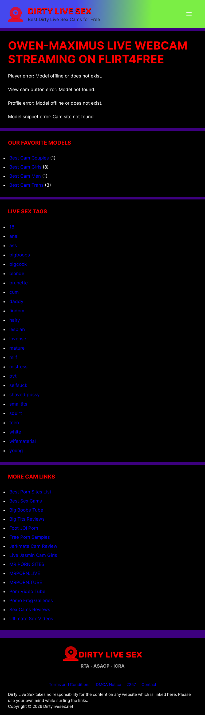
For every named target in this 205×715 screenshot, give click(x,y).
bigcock (18, 264)
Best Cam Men (25, 176)
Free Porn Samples (29, 537)
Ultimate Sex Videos (31, 618)
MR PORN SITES (26, 564)
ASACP (101, 666)
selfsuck (18, 385)
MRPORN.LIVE (24, 573)
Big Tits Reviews (27, 519)
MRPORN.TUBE (25, 582)
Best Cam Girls (25, 167)
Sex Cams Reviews (29, 609)
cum (14, 292)
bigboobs (19, 255)
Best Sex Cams (25, 501)
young (16, 450)
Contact (148, 684)
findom (16, 310)
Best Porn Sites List (30, 492)
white (15, 432)
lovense (17, 338)
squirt (15, 413)
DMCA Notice (108, 684)
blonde (16, 273)
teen (14, 422)
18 (11, 227)
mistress (18, 366)
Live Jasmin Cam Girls (33, 555)
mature (17, 348)
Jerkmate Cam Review (33, 546)
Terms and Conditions (69, 684)
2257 (131, 684)
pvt (13, 376)
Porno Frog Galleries (31, 600)
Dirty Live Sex (59, 10)
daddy (16, 301)
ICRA (119, 666)
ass (13, 245)
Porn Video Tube (27, 591)
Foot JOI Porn (23, 528)
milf (13, 357)
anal (13, 236)
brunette (18, 282)
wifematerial (22, 441)
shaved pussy (24, 394)
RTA (85, 666)
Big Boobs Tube (26, 510)
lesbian (17, 329)
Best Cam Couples (29, 158)
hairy (14, 320)
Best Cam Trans (26, 185)
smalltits (18, 404)
